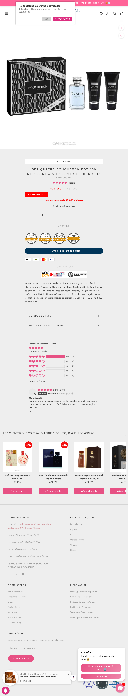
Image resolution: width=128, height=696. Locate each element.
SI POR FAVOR (62, 19)
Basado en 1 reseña (38, 350)
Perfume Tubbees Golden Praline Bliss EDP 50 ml (39, 676)
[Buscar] (114, 13)
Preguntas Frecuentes (17, 596)
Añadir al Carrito (17, 491)
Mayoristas (13, 612)
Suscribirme (21, 658)
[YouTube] (23, 574)
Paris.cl (73, 534)
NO (46, 19)
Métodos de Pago (40, 316)
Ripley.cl (74, 529)
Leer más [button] (33, 407)
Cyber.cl (74, 544)
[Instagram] (16, 574)
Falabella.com (76, 524)
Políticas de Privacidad (81, 607)
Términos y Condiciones (81, 612)
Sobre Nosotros (15, 591)
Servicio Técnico (15, 617)
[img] (45, 389)
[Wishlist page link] (101, 13)
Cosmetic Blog (14, 622)
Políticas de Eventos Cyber (82, 601)
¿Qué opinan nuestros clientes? (84, 617)
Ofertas (11, 601)
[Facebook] (9, 574)
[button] (60, 182)
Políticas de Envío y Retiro (47, 325)
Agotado (64, 226)
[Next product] (124, 467)
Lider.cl (73, 550)
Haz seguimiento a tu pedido (83, 591)
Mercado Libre (77, 539)
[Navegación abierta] (6, 13)
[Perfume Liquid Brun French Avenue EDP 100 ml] (89, 457)
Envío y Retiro (14, 607)
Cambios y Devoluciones (81, 596)
